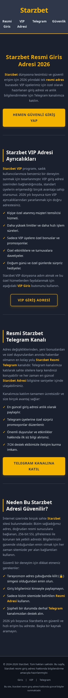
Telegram (39, 21)
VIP (31, 679)
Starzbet (34, 10)
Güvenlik (59, 21)
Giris (20, 679)
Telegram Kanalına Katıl (34, 466)
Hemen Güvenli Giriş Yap (34, 117)
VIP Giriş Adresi (34, 300)
